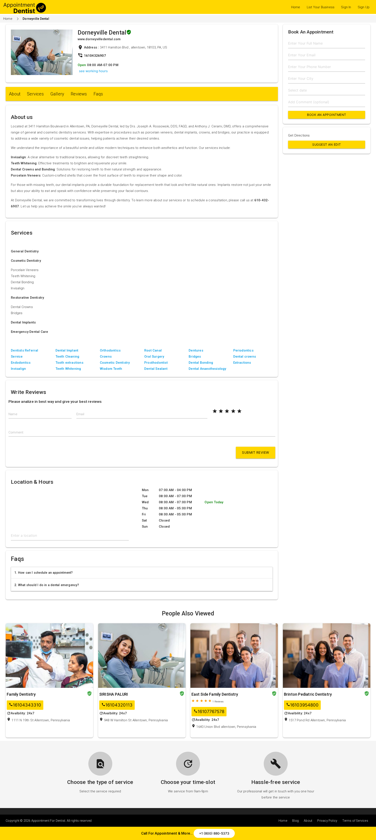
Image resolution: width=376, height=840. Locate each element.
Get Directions (299, 135)
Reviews (79, 94)
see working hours (93, 71)
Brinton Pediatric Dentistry (308, 694)
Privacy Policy (327, 820)
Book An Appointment (326, 115)
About (14, 94)
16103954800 (302, 705)
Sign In (346, 7)
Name (12, 414)
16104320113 (117, 705)
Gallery (57, 94)
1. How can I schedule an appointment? (43, 572)
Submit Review (255, 452)
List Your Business (321, 7)
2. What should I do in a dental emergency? (46, 585)
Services (35, 94)
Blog (295, 820)
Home (295, 7)
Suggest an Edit (326, 144)
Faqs (98, 94)
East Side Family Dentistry (214, 694)
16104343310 (25, 705)
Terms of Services (355, 820)
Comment (15, 432)
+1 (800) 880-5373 (214, 833)
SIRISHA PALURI (113, 694)
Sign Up (363, 7)
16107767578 (209, 711)
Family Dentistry (21, 694)
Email (80, 414)
